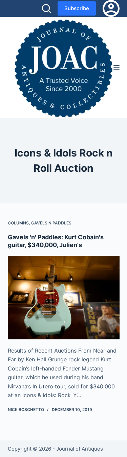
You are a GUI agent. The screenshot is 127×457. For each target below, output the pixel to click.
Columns (18, 222)
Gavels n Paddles (51, 222)
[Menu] (116, 68)
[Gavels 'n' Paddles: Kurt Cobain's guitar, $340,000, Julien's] (64, 298)
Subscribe (76, 8)
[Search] (46, 8)
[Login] (111, 8)
